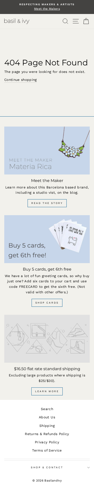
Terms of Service (47, 450)
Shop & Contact (47, 467)
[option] (47, 6)
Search (47, 409)
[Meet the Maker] (47, 150)
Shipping (47, 426)
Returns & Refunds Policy (47, 434)
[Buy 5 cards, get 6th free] (47, 239)
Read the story (47, 203)
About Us (47, 417)
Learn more (47, 391)
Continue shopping (20, 80)
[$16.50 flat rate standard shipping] (47, 339)
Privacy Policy (47, 442)
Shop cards (47, 302)
